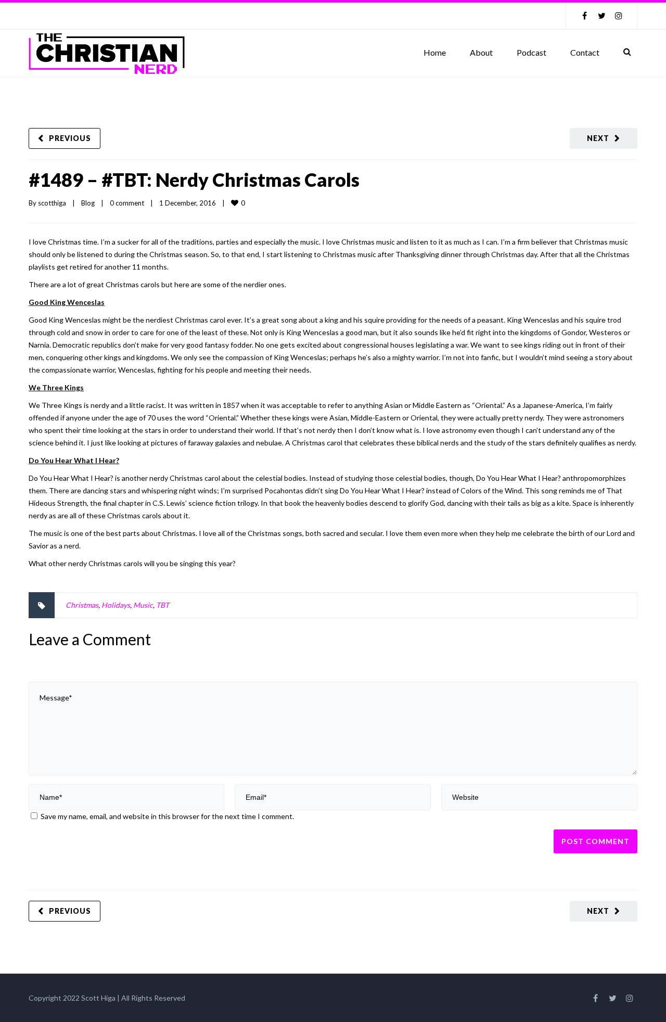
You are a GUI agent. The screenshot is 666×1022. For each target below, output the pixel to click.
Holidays (115, 605)
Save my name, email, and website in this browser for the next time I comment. (167, 816)
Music (143, 605)
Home (435, 52)
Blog (88, 203)
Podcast (531, 52)
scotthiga (52, 203)
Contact (584, 52)
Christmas (82, 605)
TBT (162, 605)
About (481, 52)
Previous (70, 138)
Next (598, 138)
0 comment (127, 203)
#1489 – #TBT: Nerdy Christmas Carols (194, 179)
